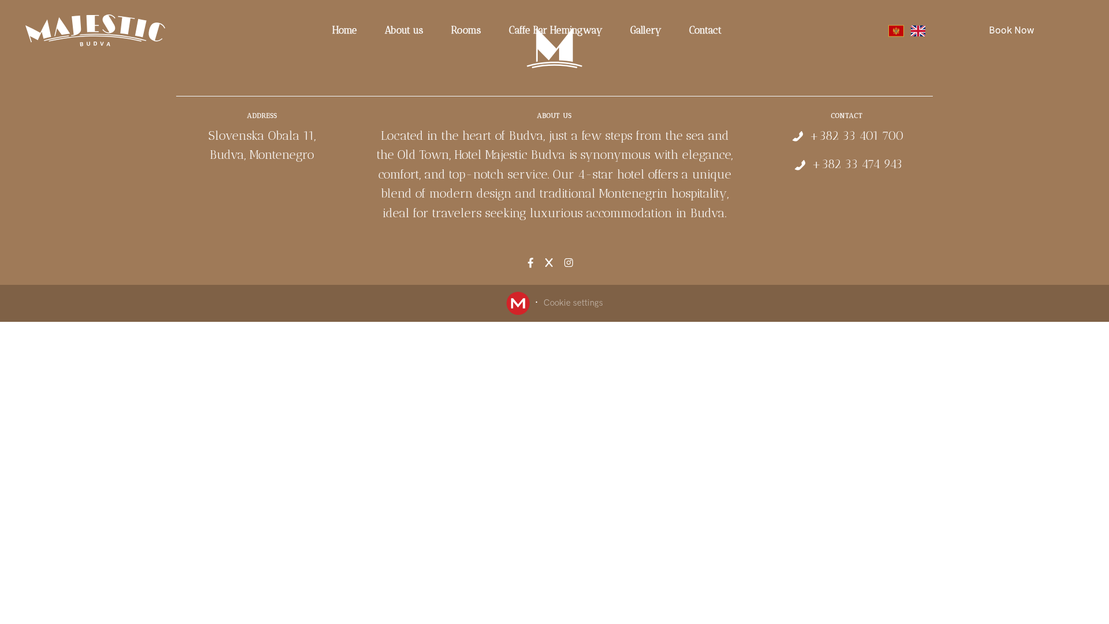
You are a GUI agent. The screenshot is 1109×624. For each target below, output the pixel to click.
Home (344, 30)
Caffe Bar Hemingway (555, 30)
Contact (705, 30)
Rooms (466, 30)
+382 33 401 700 (856, 135)
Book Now (1011, 30)
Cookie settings (573, 303)
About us (404, 30)
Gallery (645, 30)
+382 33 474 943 (857, 164)
